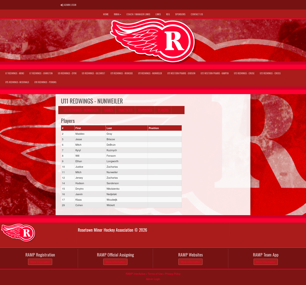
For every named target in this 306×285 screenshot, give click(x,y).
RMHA (116, 14)
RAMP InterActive (135, 273)
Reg (168, 14)
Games (108, 110)
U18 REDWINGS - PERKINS (45, 82)
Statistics (145, 110)
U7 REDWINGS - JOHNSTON (41, 73)
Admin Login (153, 279)
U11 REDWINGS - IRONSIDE (121, 73)
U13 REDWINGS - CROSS (270, 73)
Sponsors (180, 14)
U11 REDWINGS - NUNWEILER (150, 73)
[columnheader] (68, 128)
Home (106, 14)
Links (158, 14)
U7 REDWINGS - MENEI (14, 73)
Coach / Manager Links (138, 14)
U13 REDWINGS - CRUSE (244, 73)
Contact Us (197, 14)
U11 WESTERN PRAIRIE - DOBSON (181, 73)
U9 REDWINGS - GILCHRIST (93, 73)
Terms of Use (155, 273)
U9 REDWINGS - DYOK (67, 73)
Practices (125, 110)
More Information (40, 262)
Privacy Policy (172, 273)
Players (163, 110)
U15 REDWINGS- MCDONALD (17, 82)
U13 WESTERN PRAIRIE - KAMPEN (215, 73)
